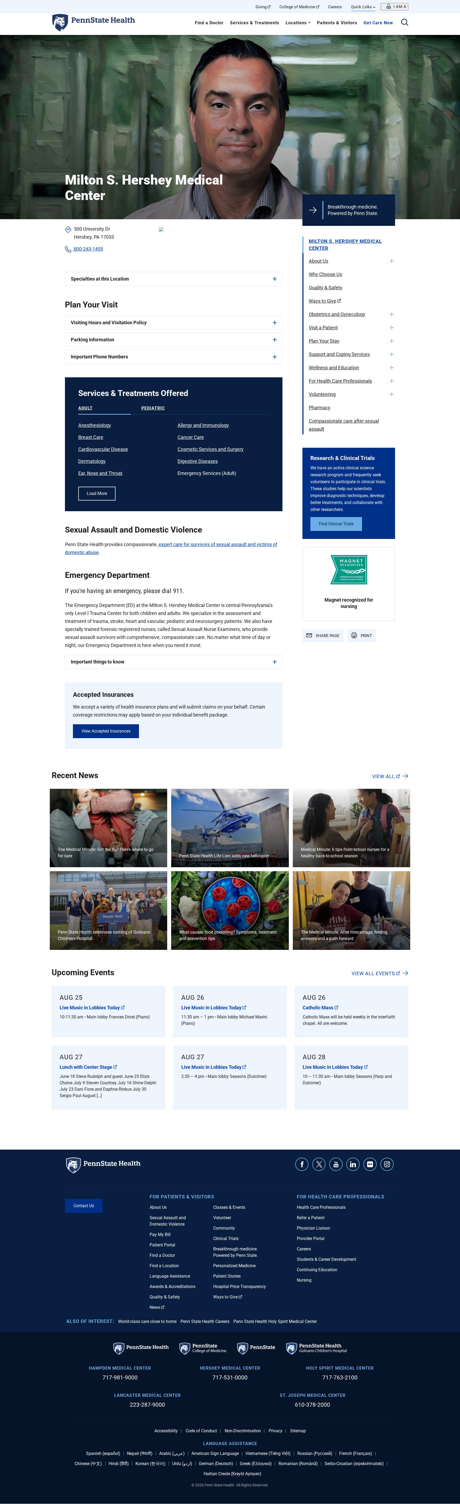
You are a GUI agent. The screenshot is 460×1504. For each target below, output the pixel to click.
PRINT (366, 635)
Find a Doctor (209, 22)
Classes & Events (229, 1207)
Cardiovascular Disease (103, 449)
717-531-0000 (230, 1377)
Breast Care (90, 437)
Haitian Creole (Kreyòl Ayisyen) (232, 1474)
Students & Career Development (326, 1259)
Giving (261, 7)
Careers (335, 7)
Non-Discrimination (243, 1431)
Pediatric (153, 408)
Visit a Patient (323, 327)
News (155, 1307)
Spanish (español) (103, 1453)
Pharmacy (319, 407)
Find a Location (164, 1265)
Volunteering (322, 394)
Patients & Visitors (337, 22)
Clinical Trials (226, 1238)
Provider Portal (311, 1238)
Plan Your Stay (324, 341)
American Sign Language (215, 1453)
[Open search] (404, 23)
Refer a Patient (311, 1217)
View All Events (373, 973)
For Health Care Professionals (340, 381)
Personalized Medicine (234, 1265)
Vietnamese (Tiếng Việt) (268, 1453)
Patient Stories (227, 1276)
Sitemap (298, 1431)
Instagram (387, 1164)
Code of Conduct (201, 1431)
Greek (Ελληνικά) (256, 1464)
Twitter (319, 1164)
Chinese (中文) (88, 1464)
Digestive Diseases (198, 461)
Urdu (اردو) (182, 1464)
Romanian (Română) (298, 1464)
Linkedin (353, 1164)
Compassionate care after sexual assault (344, 425)
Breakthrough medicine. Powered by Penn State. (353, 210)
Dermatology (92, 461)
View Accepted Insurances (105, 731)
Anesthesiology (94, 425)
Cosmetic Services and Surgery (211, 449)
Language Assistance (170, 1276)
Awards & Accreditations (172, 1286)
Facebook (302, 1164)
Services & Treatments (254, 22)
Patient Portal (162, 1244)
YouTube (336, 1164)
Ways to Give (322, 301)
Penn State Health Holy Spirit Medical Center (275, 1321)
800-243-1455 (88, 249)
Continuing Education (317, 1269)
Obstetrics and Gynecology (337, 314)
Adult (85, 408)
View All (383, 776)
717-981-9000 (120, 1377)
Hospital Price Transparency (239, 1286)
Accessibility (166, 1431)
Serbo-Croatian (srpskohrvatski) (354, 1464)
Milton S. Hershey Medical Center (345, 244)
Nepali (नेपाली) (140, 1453)
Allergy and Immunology (203, 425)
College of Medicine (297, 7)
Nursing (304, 1280)
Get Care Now (378, 22)
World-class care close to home (147, 1321)
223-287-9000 (147, 1405)
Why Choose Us (325, 274)
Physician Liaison (313, 1228)
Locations (296, 22)
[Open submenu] (391, 261)
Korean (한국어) (150, 1464)
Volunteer (222, 1217)
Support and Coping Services (339, 354)
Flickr (370, 1164)
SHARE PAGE (327, 635)
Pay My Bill (160, 1234)
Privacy (275, 1431)
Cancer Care (191, 437)
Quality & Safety (325, 287)
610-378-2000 (312, 1405)
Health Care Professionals (321, 1207)
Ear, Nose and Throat (100, 473)
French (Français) (355, 1453)
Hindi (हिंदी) (119, 1464)
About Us (318, 261)
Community (224, 1228)
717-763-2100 (340, 1377)
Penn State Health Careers (204, 1321)
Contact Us (83, 1205)
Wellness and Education (334, 367)
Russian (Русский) (314, 1453)
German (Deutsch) (216, 1464)
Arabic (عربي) (172, 1453)
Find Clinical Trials (336, 523)
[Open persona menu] (394, 6)
